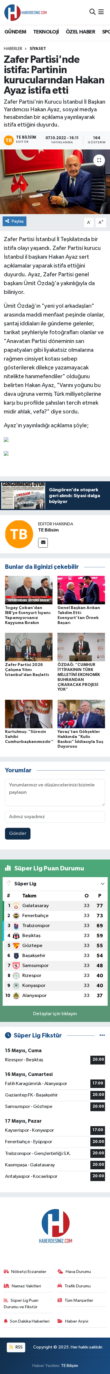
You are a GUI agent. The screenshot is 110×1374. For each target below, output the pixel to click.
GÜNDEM (15, 32)
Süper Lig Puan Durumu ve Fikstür (21, 1303)
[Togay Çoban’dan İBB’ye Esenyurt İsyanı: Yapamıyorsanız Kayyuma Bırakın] (29, 589)
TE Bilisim (48, 530)
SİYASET (38, 49)
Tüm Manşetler (79, 1300)
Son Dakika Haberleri (30, 1321)
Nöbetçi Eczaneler (28, 1271)
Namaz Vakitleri (26, 1286)
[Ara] (92, 12)
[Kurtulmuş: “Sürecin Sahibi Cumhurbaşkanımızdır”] (29, 713)
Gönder (17, 833)
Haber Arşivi (76, 1321)
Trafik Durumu (78, 1286)
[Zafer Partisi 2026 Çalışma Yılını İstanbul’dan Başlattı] (29, 647)
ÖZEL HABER (80, 32)
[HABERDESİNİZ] (26, 12)
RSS (19, 1347)
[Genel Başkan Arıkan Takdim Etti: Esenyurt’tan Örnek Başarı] (81, 589)
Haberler (13, 49)
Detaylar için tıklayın (55, 1013)
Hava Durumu (78, 1271)
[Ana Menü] (101, 12)
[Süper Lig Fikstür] (102, 1035)
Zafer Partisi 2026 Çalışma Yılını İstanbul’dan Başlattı (27, 670)
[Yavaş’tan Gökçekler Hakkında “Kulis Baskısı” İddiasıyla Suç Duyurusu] (81, 713)
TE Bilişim (69, 1365)
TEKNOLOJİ (46, 32)
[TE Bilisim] (19, 534)
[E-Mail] (43, 543)
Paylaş (18, 221)
